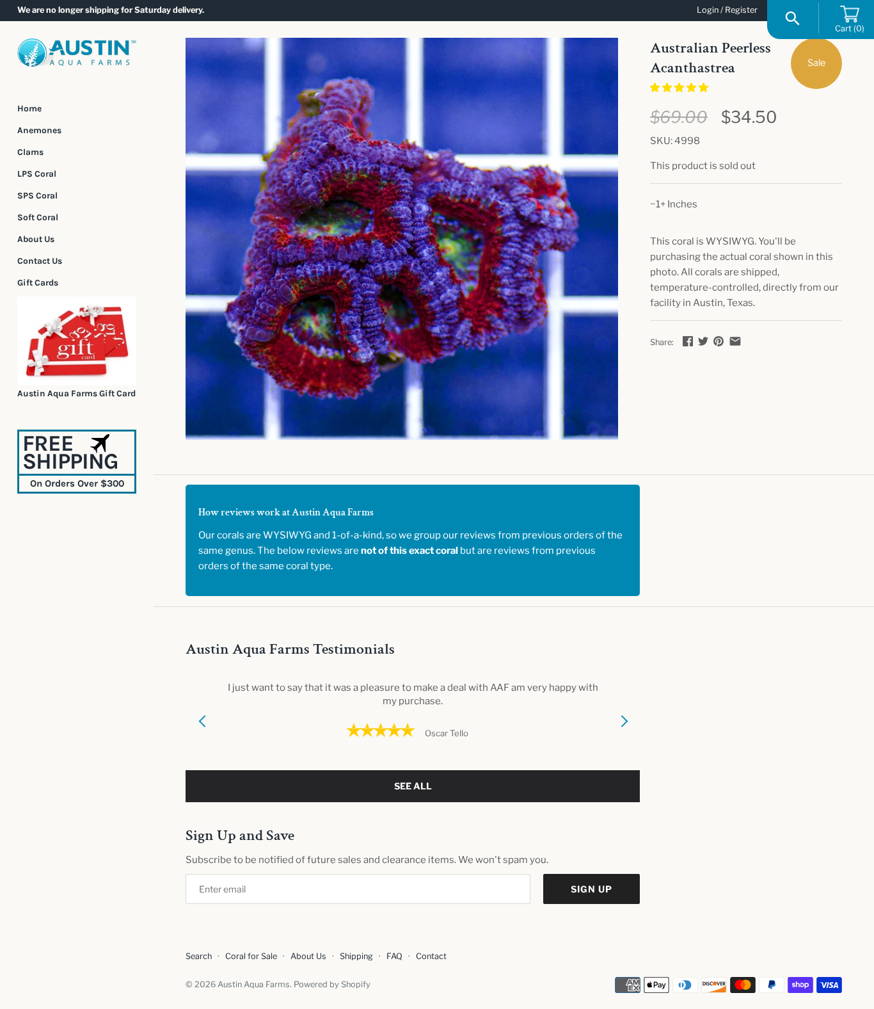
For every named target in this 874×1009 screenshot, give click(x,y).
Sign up (591, 889)
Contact (431, 956)
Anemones (39, 130)
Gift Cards (37, 282)
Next (624, 737)
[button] (680, 87)
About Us (35, 239)
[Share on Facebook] (688, 341)
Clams (30, 152)
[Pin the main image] (718, 341)
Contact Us (39, 260)
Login (708, 10)
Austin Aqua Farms (254, 984)
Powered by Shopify (332, 984)
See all (413, 785)
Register (741, 10)
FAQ (394, 956)
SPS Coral (37, 195)
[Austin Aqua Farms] (77, 52)
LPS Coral (36, 173)
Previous (202, 737)
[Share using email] (735, 341)
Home (29, 108)
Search (199, 956)
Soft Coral (37, 217)
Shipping (356, 956)
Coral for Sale (251, 956)
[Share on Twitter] (703, 341)
